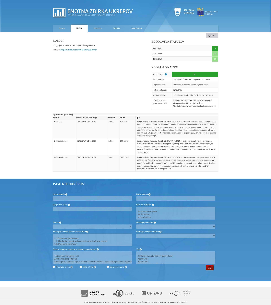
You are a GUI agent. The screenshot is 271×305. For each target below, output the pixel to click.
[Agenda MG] (175, 261)
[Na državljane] (175, 214)
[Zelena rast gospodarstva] (92, 258)
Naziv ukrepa (59, 194)
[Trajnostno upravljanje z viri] (92, 255)
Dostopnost (165, 302)
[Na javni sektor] (175, 217)
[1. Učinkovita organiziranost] (92, 238)
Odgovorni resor (60, 205)
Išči (209, 267)
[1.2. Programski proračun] (92, 243)
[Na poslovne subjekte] (175, 211)
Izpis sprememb (117, 267)
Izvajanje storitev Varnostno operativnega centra (78, 50)
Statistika (98, 28)
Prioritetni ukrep (63, 267)
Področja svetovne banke (147, 231)
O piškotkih (143, 302)
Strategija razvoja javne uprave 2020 (69, 231)
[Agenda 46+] (175, 258)
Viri (138, 249)
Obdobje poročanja (145, 222)
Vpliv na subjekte (144, 205)
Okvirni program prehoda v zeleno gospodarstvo (75, 249)
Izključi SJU (88, 267)
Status (56, 222)
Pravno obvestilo (154, 302)
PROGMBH (183, 302)
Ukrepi (79, 28)
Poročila (116, 28)
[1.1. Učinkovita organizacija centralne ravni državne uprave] (92, 241)
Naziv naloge (142, 194)
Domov (62, 28)
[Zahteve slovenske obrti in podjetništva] (175, 255)
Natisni (213, 36)
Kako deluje (137, 28)
